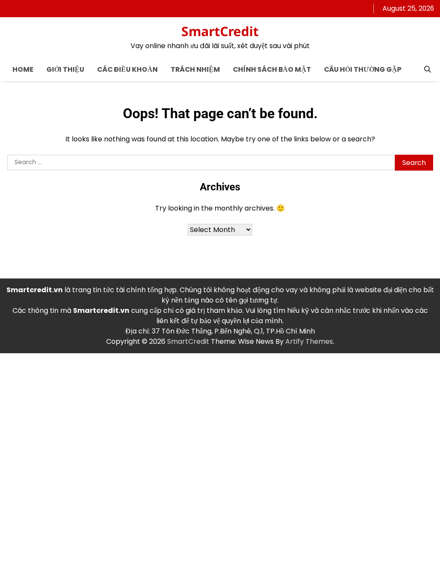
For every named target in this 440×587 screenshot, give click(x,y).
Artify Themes (309, 341)
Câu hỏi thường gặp (362, 69)
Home (23, 69)
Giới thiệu (65, 69)
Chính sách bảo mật (272, 69)
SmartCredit (220, 31)
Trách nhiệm (195, 69)
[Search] (427, 69)
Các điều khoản (127, 69)
